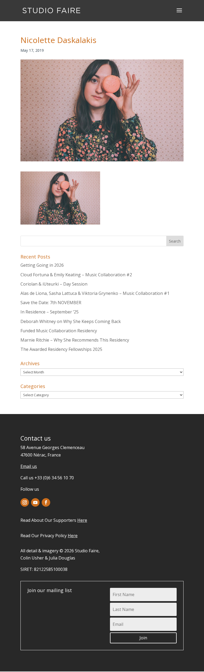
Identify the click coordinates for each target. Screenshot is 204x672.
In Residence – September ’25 (49, 312)
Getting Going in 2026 (42, 265)
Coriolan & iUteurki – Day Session (53, 284)
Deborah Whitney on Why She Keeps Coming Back (70, 321)
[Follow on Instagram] (24, 502)
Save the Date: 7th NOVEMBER (50, 302)
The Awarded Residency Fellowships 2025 (61, 349)
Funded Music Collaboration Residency (58, 331)
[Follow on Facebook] (46, 502)
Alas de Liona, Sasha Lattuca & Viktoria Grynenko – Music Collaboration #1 (94, 293)
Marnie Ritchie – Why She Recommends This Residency (74, 340)
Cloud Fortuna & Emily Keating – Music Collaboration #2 (76, 275)
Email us (28, 466)
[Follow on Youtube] (35, 502)
